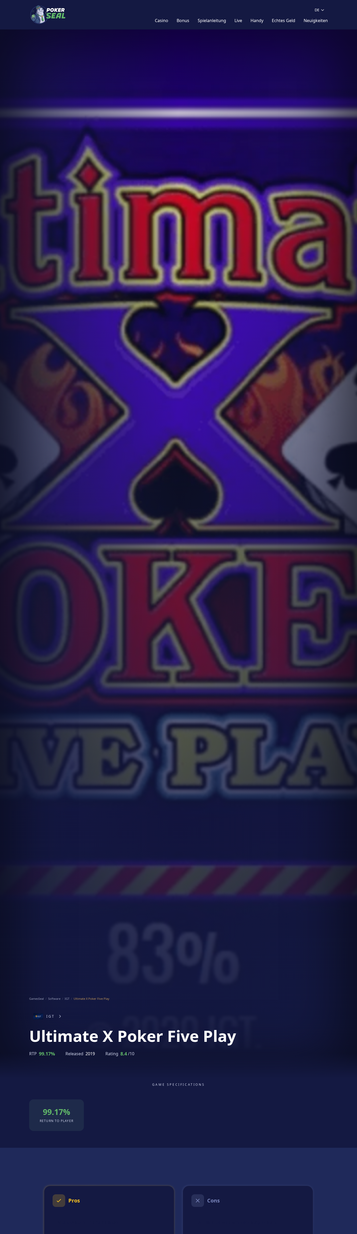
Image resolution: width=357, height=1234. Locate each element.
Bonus (183, 20)
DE (317, 9)
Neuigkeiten (316, 20)
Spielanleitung (212, 20)
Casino (161, 20)
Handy (257, 20)
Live (238, 20)
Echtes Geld (283, 20)
